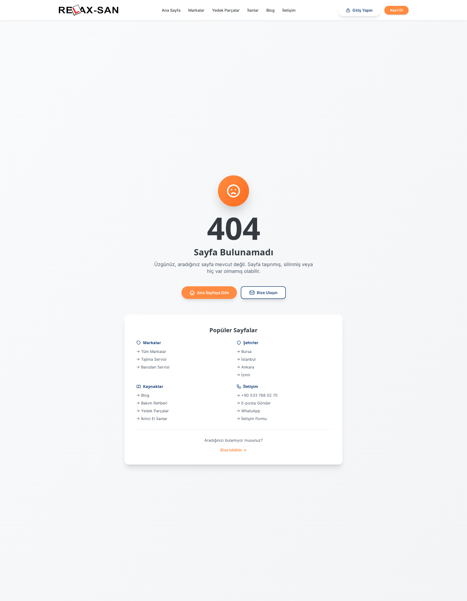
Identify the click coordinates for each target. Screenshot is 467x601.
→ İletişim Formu (251, 418)
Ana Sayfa (171, 10)
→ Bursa (243, 351)
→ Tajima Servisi (151, 359)
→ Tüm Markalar (151, 351)
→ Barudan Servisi (153, 367)
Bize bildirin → (233, 450)
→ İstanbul (246, 359)
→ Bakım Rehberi (151, 403)
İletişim (289, 10)
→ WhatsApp (248, 410)
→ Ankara (245, 367)
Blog (270, 10)
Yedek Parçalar (226, 10)
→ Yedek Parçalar (152, 410)
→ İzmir (243, 374)
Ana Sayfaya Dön (213, 292)
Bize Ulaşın (267, 292)
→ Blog (142, 395)
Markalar (196, 10)
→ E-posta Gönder (253, 403)
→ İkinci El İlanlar (151, 418)
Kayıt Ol (396, 10)
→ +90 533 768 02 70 (257, 395)
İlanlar (253, 10)
